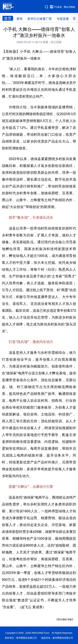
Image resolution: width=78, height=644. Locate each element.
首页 (8, 18)
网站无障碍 (69, 6)
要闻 (19, 18)
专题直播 (63, 18)
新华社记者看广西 (39, 18)
